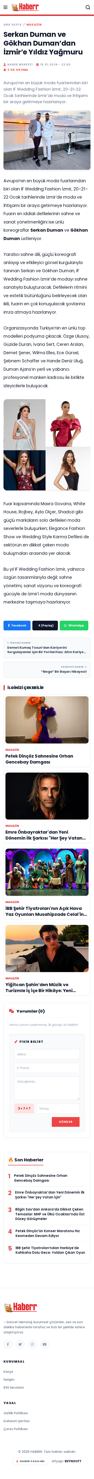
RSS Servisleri (13, 1387)
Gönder (66, 1122)
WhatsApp (76, 625)
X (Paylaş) (46, 625)
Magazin (34, 24)
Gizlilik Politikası (15, 1413)
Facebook (19, 625)
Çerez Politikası (15, 1429)
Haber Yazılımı (32, 1461)
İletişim (8, 1379)
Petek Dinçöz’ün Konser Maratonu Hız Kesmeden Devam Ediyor (48, 1233)
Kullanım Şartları (16, 1421)
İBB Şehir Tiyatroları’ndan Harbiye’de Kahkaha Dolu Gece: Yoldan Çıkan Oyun (50, 1250)
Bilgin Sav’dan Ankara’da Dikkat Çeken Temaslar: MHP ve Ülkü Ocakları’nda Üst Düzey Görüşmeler (50, 1214)
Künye (8, 1371)
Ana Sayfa (12, 24)
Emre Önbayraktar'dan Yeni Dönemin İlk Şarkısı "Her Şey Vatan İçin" (50, 1195)
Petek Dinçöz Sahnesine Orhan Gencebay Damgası (40, 1178)
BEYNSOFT (73, 1461)
